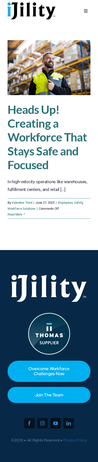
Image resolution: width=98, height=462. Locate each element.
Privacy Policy (75, 440)
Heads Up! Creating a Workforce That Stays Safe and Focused (47, 137)
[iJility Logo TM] (31, 3)
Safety (78, 202)
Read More (15, 214)
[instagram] (42, 423)
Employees (65, 202)
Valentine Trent (22, 202)
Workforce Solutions (21, 208)
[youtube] (55, 423)
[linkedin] (68, 423)
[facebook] (29, 423)
